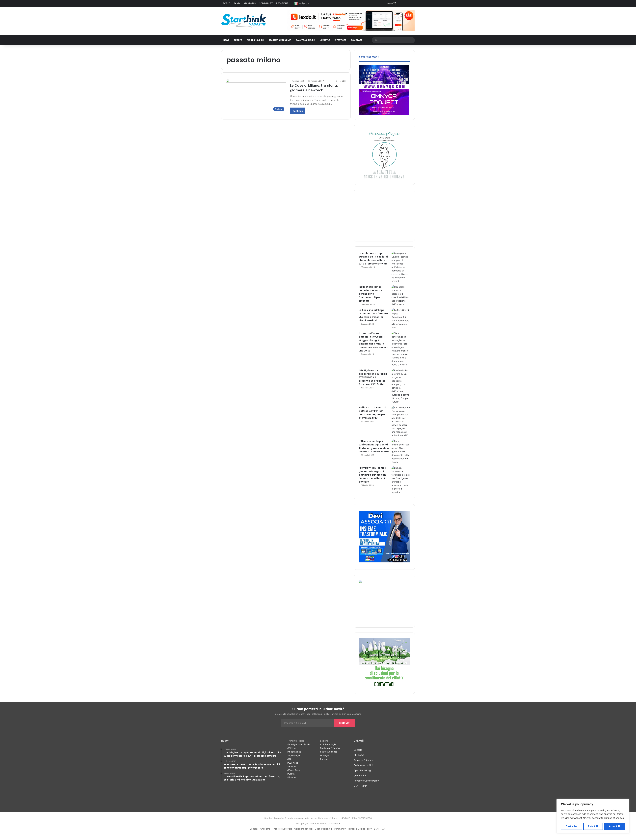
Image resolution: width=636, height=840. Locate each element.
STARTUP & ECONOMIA (280, 40)
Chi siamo (359, 755)
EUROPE (238, 40)
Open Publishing (362, 770)
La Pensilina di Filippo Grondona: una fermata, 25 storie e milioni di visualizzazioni (374, 315)
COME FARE (356, 40)
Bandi (237, 3)
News (226, 40)
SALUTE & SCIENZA (305, 40)
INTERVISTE (340, 40)
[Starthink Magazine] (243, 21)
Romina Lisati (298, 81)
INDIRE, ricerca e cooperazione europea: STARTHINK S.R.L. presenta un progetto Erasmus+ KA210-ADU (373, 377)
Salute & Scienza (328, 751)
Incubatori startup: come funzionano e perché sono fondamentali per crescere (370, 293)
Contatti (358, 750)
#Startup (291, 748)
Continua (297, 111)
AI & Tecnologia (255, 40)
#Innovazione (294, 751)
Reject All (593, 826)
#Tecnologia (293, 755)
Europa (323, 759)
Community (266, 3)
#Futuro (291, 777)
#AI (289, 759)
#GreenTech (293, 770)
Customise (571, 826)
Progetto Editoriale (363, 760)
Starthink (335, 823)
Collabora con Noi (363, 765)
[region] (592, 816)
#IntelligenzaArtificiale (298, 744)
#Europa (291, 766)
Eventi (226, 3)
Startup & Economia (330, 748)
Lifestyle (324, 755)
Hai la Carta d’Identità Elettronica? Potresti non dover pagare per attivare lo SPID (372, 413)
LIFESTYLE (325, 40)
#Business (292, 762)
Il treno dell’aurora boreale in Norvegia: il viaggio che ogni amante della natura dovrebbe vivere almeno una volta (373, 342)
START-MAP (249, 3)
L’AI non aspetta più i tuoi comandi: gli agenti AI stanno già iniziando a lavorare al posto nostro (374, 446)
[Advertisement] (384, 215)
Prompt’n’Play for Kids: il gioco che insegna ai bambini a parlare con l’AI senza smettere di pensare (373, 474)
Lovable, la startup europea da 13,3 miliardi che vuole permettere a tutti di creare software (373, 258)
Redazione (282, 3)
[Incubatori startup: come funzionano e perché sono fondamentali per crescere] (401, 295)
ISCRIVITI (344, 723)
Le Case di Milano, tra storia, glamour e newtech (314, 87)
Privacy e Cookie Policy (366, 780)
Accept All (614, 826)
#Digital (291, 773)
